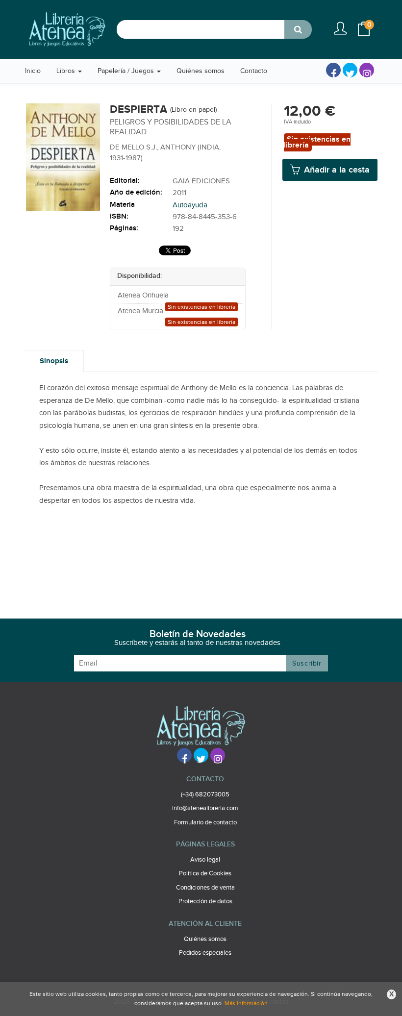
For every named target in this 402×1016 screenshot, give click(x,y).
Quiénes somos (205, 939)
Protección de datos (205, 901)
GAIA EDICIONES (201, 181)
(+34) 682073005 (205, 794)
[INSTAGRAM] (366, 70)
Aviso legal (205, 860)
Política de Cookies (205, 873)
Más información (246, 1003)
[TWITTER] (350, 70)
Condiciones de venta (205, 888)
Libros (66, 71)
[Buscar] (298, 29)
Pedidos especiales (205, 953)
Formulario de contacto (205, 822)
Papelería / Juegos (127, 71)
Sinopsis (54, 361)
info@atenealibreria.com (205, 808)
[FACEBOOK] (333, 70)
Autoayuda (190, 205)
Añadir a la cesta (336, 170)
